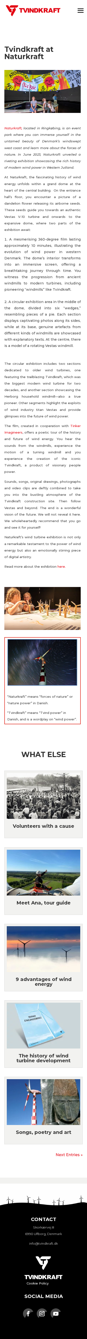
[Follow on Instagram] (42, 1313)
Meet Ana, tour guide (43, 903)
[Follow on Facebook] (28, 1313)
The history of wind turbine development (43, 1058)
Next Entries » (69, 1155)
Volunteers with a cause (43, 826)
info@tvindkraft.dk (43, 1243)
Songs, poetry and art (43, 1132)
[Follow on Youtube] (56, 1313)
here (61, 566)
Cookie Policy (38, 1283)
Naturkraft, (13, 128)
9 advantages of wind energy (44, 981)
